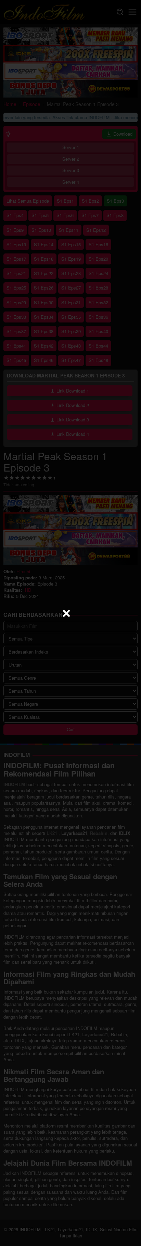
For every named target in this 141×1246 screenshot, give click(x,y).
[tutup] (66, 613)
